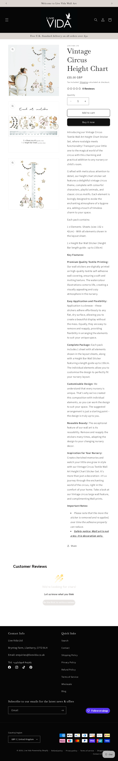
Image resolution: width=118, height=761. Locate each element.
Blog (63, 691)
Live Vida (27, 750)
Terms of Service (69, 676)
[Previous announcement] (6, 3)
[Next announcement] (111, 3)
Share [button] (74, 545)
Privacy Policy (68, 662)
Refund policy (57, 750)
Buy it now (88, 122)
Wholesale (66, 684)
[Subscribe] (62, 710)
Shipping (84, 82)
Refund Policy (68, 669)
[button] (6, 19)
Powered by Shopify (40, 750)
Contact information (101, 754)
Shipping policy (103, 750)
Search (65, 640)
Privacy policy (71, 750)
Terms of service (87, 750)
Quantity (71, 95)
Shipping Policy (69, 655)
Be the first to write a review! (59, 602)
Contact (65, 647)
